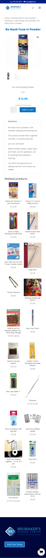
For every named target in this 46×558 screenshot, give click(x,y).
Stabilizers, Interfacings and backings (20, 20)
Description (12, 121)
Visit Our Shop (14, 544)
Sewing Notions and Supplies (23, 18)
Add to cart (27, 109)
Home (7, 18)
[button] (38, 37)
